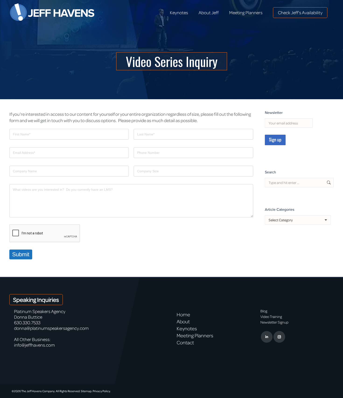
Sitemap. (86, 391)
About (183, 321)
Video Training (271, 316)
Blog (263, 310)
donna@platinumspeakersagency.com (51, 328)
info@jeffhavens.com (34, 345)
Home (183, 314)
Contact (185, 342)
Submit (20, 254)
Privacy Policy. (102, 391)
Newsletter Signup (274, 322)
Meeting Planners (195, 335)
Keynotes (187, 328)
